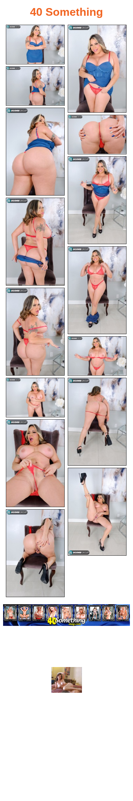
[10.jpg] (97, 356)
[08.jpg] (97, 290)
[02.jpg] (97, 69)
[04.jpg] (35, 152)
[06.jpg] (97, 200)
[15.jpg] (35, 553)
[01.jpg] (35, 44)
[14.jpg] (97, 512)
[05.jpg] (97, 134)
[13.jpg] (35, 463)
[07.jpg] (35, 242)
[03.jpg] (35, 86)
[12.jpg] (97, 422)
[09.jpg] (35, 332)
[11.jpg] (35, 397)
